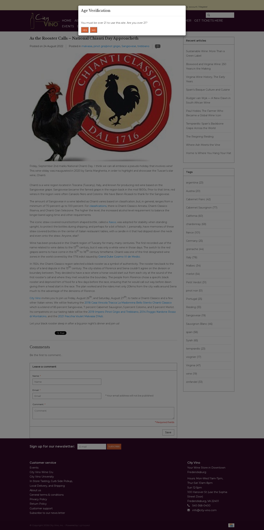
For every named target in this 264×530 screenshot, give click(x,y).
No (93, 30)
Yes (85, 30)
